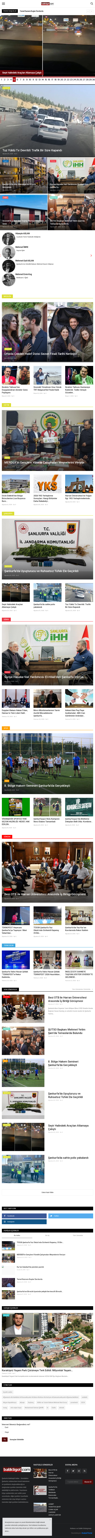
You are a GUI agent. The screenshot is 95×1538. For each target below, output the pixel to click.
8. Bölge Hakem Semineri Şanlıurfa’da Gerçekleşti (63, 1063)
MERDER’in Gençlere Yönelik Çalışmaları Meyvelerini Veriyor (41, 1255)
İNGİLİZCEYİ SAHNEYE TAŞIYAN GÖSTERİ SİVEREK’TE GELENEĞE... (79, 974)
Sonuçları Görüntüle (17, 1439)
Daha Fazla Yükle (47, 1192)
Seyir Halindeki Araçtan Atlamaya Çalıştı (12, 605)
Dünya (6, 619)
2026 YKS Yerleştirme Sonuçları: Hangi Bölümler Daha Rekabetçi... (45, 498)
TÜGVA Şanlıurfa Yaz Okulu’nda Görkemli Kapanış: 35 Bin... (46, 930)
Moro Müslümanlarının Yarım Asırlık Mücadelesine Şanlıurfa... (47, 713)
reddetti (84, 1397)
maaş (5, 1408)
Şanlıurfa (8, 513)
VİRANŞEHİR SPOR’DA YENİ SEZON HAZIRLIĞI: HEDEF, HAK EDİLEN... (16, 822)
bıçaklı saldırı (7, 1392)
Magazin (7, 296)
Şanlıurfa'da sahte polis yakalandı (44, 605)
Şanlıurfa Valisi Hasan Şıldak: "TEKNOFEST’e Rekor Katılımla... (15, 974)
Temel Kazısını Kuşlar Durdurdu (29, 1279)
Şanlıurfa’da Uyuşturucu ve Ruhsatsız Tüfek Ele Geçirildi (65, 1095)
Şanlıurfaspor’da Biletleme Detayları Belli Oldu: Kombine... (79, 820)
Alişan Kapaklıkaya (9, 1402)
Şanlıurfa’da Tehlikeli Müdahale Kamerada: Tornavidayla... (53, 1492)
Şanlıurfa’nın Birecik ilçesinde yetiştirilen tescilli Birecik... (40, 1291)
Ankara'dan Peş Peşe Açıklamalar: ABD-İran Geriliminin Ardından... (75, 713)
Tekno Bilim (8, 945)
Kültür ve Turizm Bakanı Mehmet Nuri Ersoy (52, 1402)
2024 (83, 1402)
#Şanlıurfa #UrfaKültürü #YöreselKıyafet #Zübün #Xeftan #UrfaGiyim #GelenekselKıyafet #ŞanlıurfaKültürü (40, 1397)
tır (47, 1408)
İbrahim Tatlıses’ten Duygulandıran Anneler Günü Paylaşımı (15, 390)
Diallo (54, 1408)
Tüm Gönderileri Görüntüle (82, 989)
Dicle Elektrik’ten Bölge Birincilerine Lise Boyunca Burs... (13, 498)
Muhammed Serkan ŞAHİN (34, 1408)
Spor (6, 728)
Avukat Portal (87, 1533)
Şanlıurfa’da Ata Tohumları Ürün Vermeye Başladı (39, 11)
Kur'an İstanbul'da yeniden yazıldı (30, 1267)
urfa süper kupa (16, 1408)
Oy (5, 1439)
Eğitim (6, 405)
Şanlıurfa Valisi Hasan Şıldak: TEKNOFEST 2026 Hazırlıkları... (47, 973)
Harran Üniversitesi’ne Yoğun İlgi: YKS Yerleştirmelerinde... (78, 497)
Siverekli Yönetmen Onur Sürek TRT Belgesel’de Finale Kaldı (47, 388)
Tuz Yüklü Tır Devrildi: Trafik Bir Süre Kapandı (78, 605)
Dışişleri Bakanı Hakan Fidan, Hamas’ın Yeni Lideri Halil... (15, 711)
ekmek (61, 1408)
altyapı (22, 1402)
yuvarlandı (74, 1402)
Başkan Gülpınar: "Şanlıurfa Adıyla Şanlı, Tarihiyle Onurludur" (35, 1370)
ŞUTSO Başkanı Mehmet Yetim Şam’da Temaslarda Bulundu (66, 1031)
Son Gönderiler (10, 989)
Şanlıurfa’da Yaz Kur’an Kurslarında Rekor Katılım (76, 928)
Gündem (7, 837)
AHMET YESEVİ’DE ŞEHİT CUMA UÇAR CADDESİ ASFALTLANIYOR (54, 1509)
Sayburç (31, 1402)
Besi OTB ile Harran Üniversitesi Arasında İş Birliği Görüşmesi (67, 999)
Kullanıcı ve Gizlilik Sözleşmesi (80, 1528)
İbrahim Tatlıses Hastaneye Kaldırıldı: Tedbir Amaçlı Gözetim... (77, 390)
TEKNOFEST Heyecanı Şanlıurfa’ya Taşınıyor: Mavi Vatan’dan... (14, 930)
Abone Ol (87, 1482)
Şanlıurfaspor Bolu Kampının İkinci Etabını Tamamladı (46, 820)
